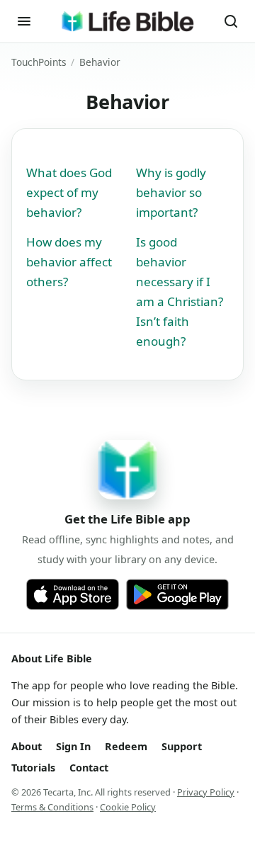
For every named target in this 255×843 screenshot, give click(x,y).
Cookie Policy (128, 806)
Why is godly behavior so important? (171, 192)
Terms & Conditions (52, 806)
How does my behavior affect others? (69, 262)
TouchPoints (39, 62)
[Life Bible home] (127, 21)
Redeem (126, 746)
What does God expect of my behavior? (69, 192)
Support (182, 746)
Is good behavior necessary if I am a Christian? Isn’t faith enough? (179, 291)
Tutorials (33, 767)
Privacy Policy (205, 792)
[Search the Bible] (230, 21)
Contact (88, 767)
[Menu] (24, 21)
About (26, 746)
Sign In (73, 746)
